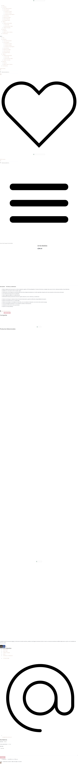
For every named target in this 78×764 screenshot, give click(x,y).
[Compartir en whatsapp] (39, 324)
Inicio (3, 5)
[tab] (2, 286)
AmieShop (4, 7)
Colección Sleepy (8, 12)
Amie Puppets (6, 10)
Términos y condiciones (11, 286)
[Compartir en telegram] (39, 322)
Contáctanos (5, 33)
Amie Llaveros (6, 15)
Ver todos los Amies (8, 8)
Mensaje (1, 746)
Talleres (3, 21)
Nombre (1, 741)
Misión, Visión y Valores (8, 32)
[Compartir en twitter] (39, 318)
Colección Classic (8, 11)
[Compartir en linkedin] (39, 319)
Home (1, 243)
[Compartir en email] (39, 325)
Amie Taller (7, 24)
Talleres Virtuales (7, 27)
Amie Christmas (7, 18)
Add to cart (7, 312)
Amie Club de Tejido (9, 26)
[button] (39, 36)
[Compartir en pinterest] (39, 321)
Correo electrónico (4, 744)
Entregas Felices (7, 20)
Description (2, 286)
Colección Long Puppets (9, 14)
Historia (5, 30)
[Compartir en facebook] (39, 316)
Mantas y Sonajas (7, 17)
